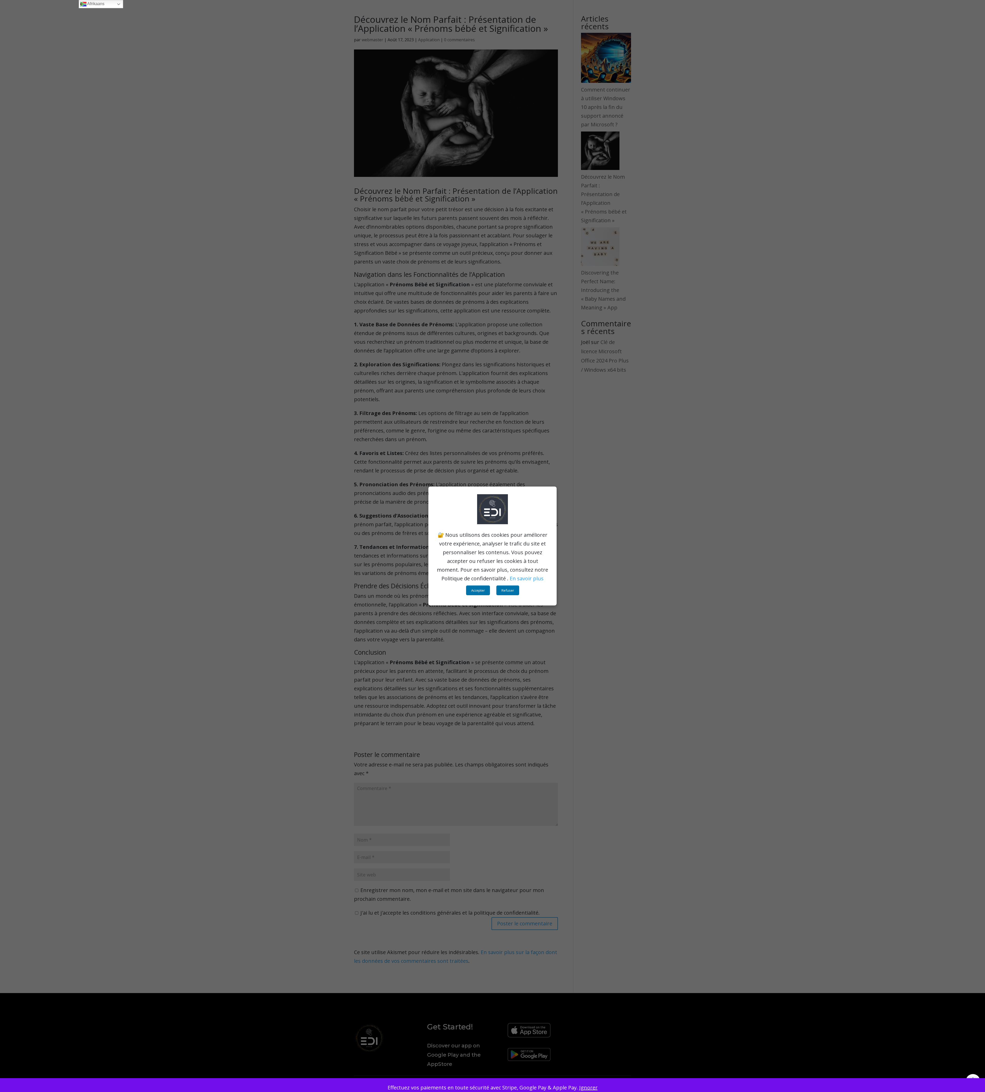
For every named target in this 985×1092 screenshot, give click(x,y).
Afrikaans (95, 4)
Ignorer (588, 1087)
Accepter (478, 590)
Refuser (507, 590)
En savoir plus (527, 578)
